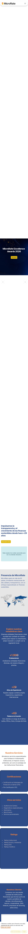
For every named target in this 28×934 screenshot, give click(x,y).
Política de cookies (5, 927)
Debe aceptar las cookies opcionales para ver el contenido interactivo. (14, 553)
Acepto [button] (24, 931)
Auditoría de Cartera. (11, 806)
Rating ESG (7, 845)
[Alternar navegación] (25, 3)
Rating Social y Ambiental (12, 842)
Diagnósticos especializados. (13, 808)
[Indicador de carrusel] (10, 282)
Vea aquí (14, 257)
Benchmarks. (8, 812)
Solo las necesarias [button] (15, 931)
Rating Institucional (10, 840)
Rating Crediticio (9, 847)
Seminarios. (8, 810)
